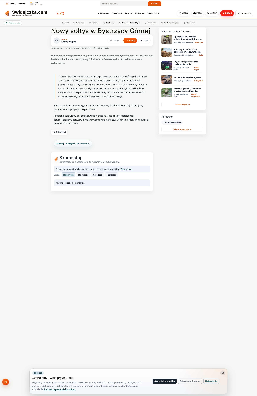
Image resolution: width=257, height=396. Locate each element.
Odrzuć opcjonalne (190, 381)
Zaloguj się (125, 169)
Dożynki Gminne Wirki (172, 122)
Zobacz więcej (182, 104)
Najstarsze (83, 175)
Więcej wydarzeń (182, 129)
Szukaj (154, 4)
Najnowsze (68, 175)
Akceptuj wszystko (164, 381)
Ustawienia (211, 381)
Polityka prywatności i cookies (60, 389)
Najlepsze (97, 175)
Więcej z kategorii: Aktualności (73, 143)
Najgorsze (111, 175)
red (61, 48)
